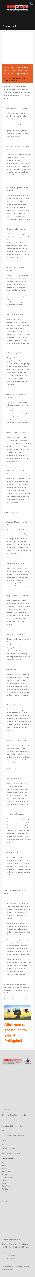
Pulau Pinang (6, 1186)
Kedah (4, 1165)
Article (25, 78)
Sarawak (5, 1195)
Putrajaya (5, 1189)
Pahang (4, 1180)
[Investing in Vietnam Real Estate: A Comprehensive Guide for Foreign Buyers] (17, 48)
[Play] (17, 1012)
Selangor (5, 1198)
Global (6, 80)
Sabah (4, 1192)
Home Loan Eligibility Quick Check (13, 1126)
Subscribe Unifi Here (8, 1148)
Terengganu (5, 1201)
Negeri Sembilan (7, 1177)
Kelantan (4, 1168)
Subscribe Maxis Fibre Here (11, 1153)
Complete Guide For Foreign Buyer (13, 1135)
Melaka (4, 1174)
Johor (4, 1162)
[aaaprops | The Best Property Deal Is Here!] (17, 12)
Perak (4, 1183)
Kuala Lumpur (6, 1171)
